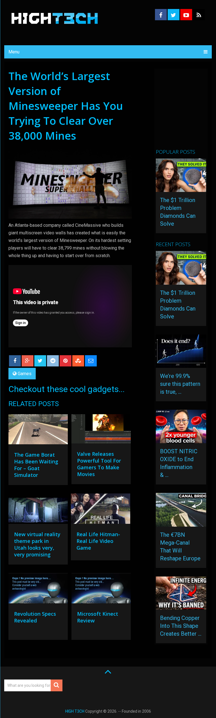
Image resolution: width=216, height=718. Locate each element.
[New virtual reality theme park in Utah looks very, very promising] (38, 510)
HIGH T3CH (74, 711)
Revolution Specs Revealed (35, 617)
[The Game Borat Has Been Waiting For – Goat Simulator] (38, 430)
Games (25, 373)
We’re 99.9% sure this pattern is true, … (180, 384)
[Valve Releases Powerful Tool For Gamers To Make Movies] (101, 430)
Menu (13, 52)
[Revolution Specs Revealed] (38, 589)
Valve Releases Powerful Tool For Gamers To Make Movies (99, 463)
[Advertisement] (186, 111)
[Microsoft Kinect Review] (101, 589)
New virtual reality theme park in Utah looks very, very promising (37, 544)
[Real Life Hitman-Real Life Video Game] (100, 510)
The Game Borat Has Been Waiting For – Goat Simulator (36, 464)
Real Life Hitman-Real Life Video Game (98, 541)
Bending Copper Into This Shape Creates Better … (180, 626)
